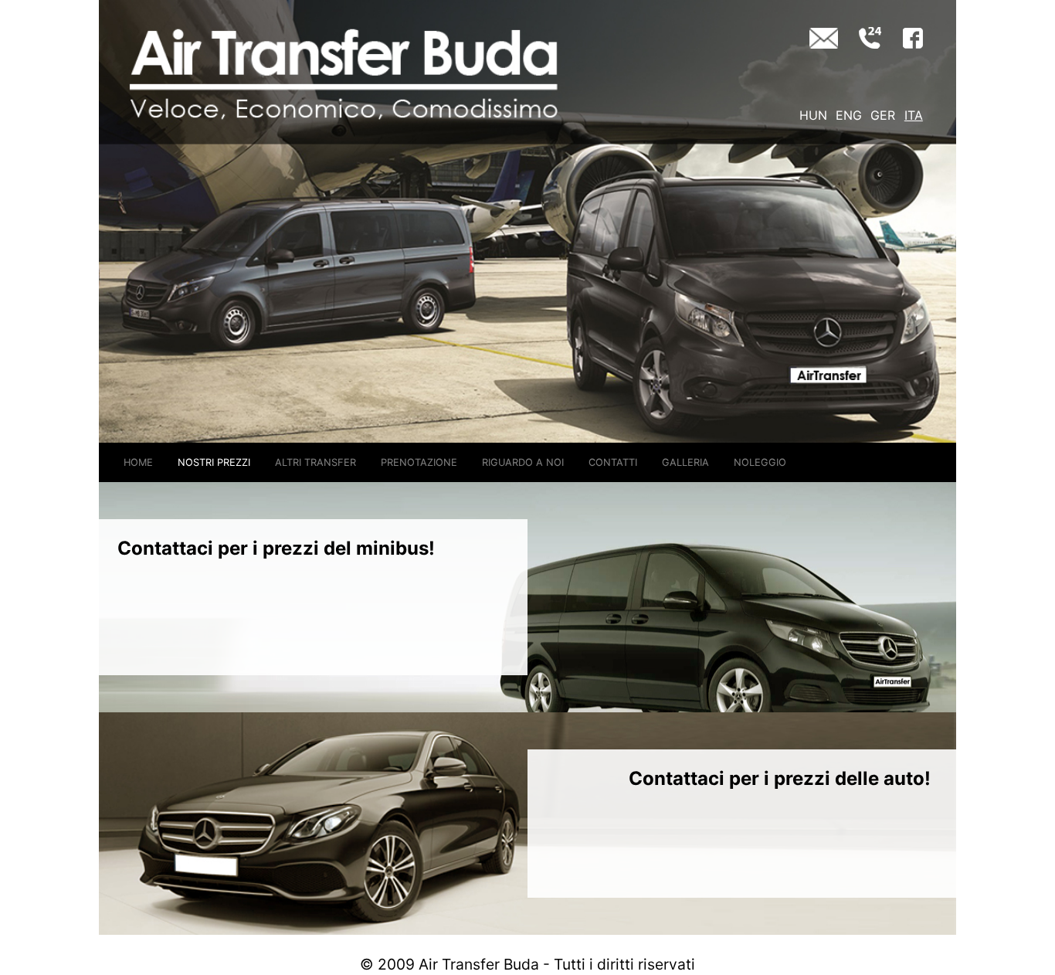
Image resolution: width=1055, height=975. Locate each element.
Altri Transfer (315, 462)
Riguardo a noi (523, 462)
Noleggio (760, 462)
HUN (813, 115)
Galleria (685, 462)
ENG (849, 115)
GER (882, 115)
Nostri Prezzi (214, 462)
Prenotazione (419, 462)
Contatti (613, 462)
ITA (913, 115)
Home (138, 462)
